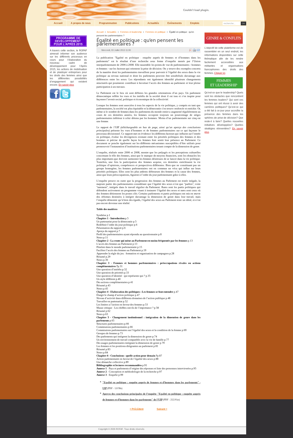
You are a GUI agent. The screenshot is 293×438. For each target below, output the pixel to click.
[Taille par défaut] (226, 5)
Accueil (99, 32)
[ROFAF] (98, 10)
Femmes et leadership (131, 32)
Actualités (111, 32)
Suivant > (162, 409)
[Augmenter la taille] (223, 5)
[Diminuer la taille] (230, 5)
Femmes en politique (155, 32)
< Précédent (137, 409)
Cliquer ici (219, 73)
